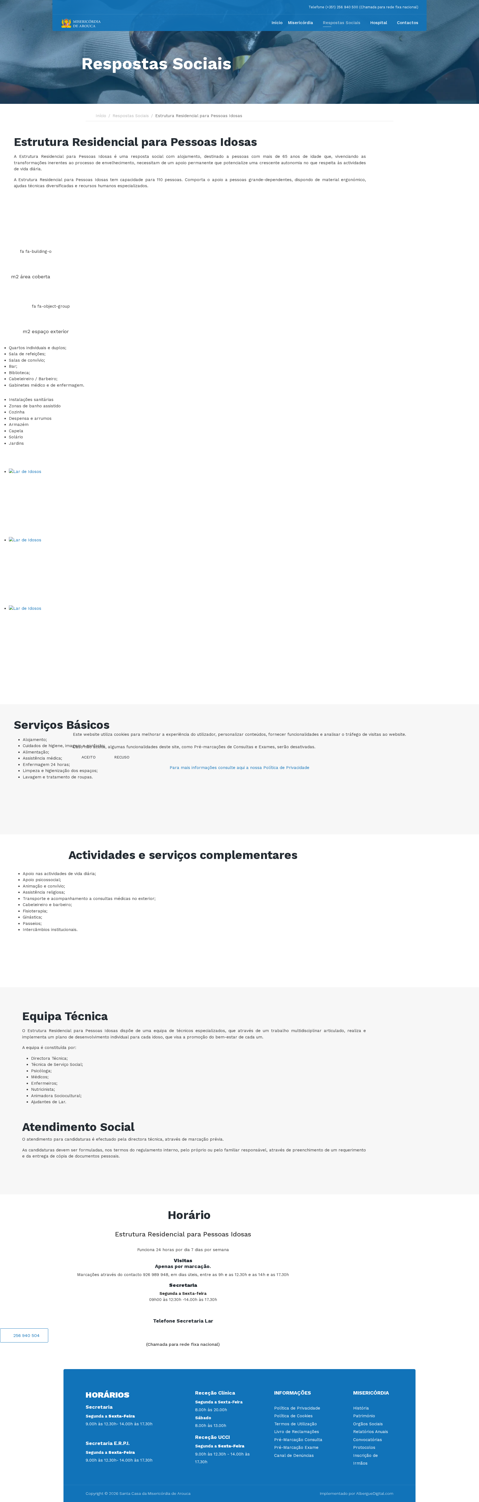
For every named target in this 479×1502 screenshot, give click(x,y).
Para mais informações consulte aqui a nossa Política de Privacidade (239, 767)
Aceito (88, 757)
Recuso (121, 757)
